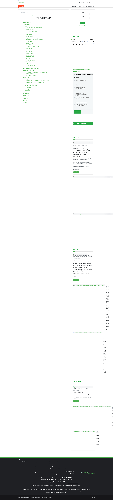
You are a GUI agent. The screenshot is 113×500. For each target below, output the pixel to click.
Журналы (28, 87)
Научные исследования (80, 80)
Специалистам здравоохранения (33, 67)
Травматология (30, 60)
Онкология (29, 45)
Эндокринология (31, 65)
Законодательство (29, 79)
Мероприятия (27, 91)
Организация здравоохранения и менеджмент (79, 84)
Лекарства (36, 463)
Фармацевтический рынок (31, 68)
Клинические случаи (53, 474)
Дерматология (30, 34)
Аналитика (26, 77)
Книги (27, 89)
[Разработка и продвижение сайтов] (92, 498)
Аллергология (30, 29)
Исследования (37, 461)
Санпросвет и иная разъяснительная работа (81, 101)
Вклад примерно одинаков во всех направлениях (82, 105)
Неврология (29, 43)
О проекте (80, 6)
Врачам (25, 26)
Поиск (25, 100)
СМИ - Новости (27, 21)
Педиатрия (29, 48)
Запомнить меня (83, 20)
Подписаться (82, 2)
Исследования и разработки (34, 39)
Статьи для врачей (53, 461)
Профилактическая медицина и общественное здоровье (81, 94)
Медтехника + (30, 73)
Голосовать (77, 111)
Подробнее (75, 171)
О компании (73, 6)
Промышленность (28, 70)
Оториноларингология (32, 46)
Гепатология (29, 33)
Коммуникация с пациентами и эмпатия (82, 98)
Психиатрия (29, 50)
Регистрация (82, 25)
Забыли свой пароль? (82, 27)
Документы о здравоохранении (35, 82)
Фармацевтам (27, 24)
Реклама (85, 6)
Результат (84, 111)
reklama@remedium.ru (73, 482)
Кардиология (29, 41)
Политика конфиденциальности (69, 470)
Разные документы (31, 84)
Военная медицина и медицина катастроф (80, 88)
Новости (76, 137)
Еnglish (25, 102)
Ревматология (30, 55)
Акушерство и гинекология (34, 27)
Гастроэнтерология (31, 31)
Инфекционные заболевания (34, 38)
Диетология (29, 36)
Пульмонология (30, 53)
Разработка (36, 466)
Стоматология (30, 56)
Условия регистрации (69, 473)
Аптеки (35, 468)
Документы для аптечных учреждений (37, 80)
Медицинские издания (30, 85)
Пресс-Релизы (27, 22)
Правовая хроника (31, 75)
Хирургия (28, 63)
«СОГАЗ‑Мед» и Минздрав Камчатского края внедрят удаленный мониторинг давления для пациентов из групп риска (81, 152)
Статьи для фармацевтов (55, 463)
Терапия (28, 58)
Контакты (90, 6)
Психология (29, 51)
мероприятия (77, 36)
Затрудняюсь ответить (80, 107)
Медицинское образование (81, 90)
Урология (28, 62)
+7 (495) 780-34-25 (53, 482)
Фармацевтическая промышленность (37, 72)
